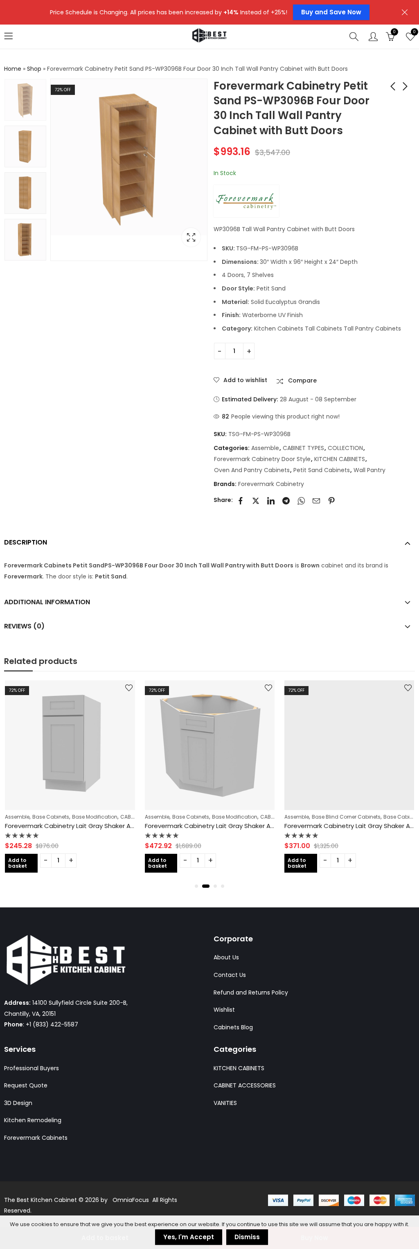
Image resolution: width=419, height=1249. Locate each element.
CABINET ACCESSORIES (245, 1085)
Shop (34, 69)
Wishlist (224, 1010)
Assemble (265, 448)
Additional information (47, 602)
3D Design (18, 1103)
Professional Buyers (31, 1068)
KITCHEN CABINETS (339, 459)
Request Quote (25, 1085)
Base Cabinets (50, 816)
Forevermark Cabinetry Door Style (262, 459)
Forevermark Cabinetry (271, 484)
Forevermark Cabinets (36, 1138)
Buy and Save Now (331, 12)
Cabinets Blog (233, 1027)
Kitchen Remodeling (32, 1120)
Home (12, 69)
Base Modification (94, 816)
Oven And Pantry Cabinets (252, 470)
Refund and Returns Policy (251, 992)
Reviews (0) (24, 626)
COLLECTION (345, 448)
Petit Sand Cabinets (321, 470)
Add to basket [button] (17, 863)
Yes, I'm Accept (188, 1237)
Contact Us (230, 975)
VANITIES (225, 1103)
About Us (226, 957)
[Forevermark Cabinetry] (246, 201)
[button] (196, 886)
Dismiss (247, 1237)
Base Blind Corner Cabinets (346, 816)
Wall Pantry (369, 470)
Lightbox (191, 237)
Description (25, 542)
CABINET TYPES (303, 448)
